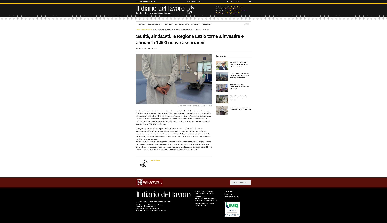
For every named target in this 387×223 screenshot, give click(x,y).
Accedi (230, 1)
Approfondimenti (154, 24)
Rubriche (141, 24)
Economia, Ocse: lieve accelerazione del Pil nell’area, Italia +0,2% (239, 87)
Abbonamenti (146, 1)
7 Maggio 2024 (140, 48)
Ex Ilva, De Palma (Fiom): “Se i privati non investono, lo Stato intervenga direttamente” (239, 75)
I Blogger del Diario (182, 24)
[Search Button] (249, 1)
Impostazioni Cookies (232, 197)
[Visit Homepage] (161, 8)
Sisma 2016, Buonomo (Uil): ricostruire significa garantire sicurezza (239, 98)
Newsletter (228, 194)
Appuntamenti (207, 24)
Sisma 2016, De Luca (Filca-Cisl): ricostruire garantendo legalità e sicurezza (239, 64)
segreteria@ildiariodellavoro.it (204, 203)
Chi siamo (139, 1)
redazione (155, 160)
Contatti (153, 1)
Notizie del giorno (146, 29)
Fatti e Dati (168, 24)
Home (138, 29)
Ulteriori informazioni (239, 182)
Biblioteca (194, 24)
